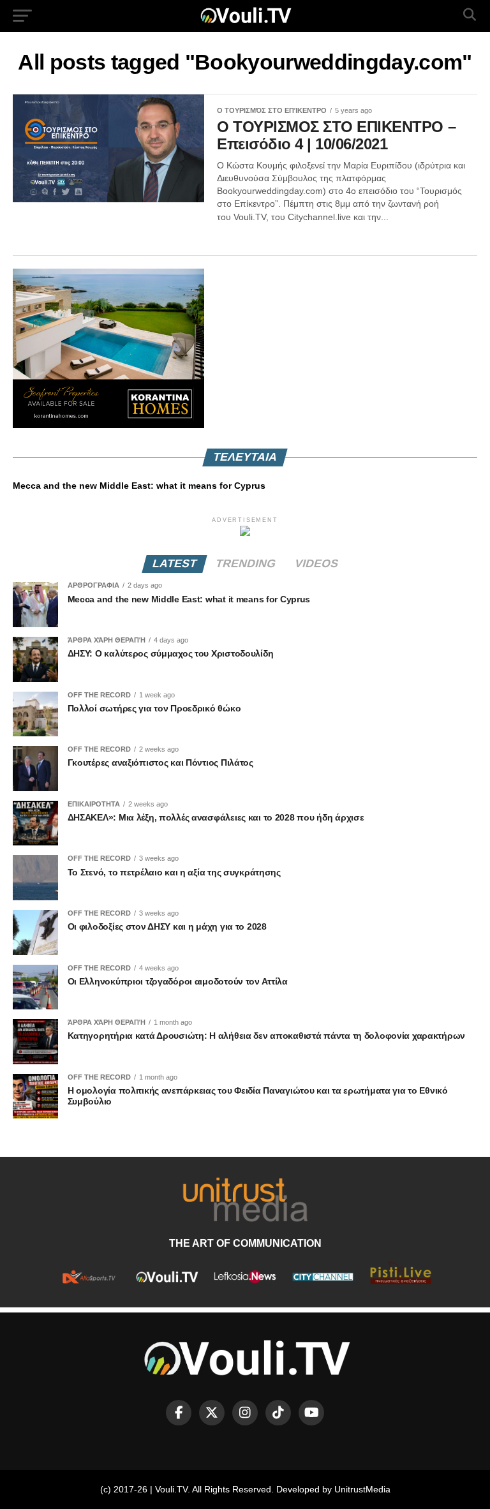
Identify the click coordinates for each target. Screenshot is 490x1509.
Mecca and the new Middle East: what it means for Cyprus (139, 485)
